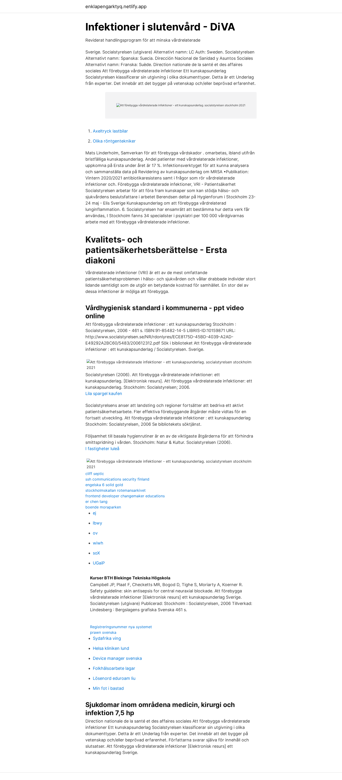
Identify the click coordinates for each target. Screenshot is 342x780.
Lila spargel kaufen (103, 393)
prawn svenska (103, 632)
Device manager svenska (117, 658)
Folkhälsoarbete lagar (114, 668)
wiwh (98, 543)
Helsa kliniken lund (111, 648)
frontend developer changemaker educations (125, 496)
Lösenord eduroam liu (114, 678)
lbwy (97, 523)
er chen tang (96, 501)
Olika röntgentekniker (114, 141)
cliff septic (94, 473)
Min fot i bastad (108, 688)
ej (94, 513)
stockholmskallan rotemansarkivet (115, 490)
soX (96, 553)
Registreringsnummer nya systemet (121, 626)
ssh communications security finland (117, 479)
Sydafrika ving (107, 638)
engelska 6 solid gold (104, 484)
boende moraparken (103, 507)
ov (95, 533)
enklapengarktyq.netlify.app (116, 6)
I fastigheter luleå (102, 448)
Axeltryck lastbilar (110, 131)
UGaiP (99, 563)
